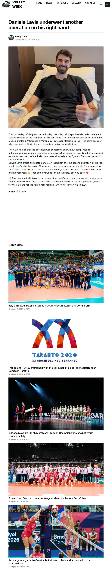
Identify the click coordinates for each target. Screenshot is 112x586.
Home (39, 3)
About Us (90, 3)
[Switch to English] (107, 4)
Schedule (62, 3)
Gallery (76, 3)
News (49, 3)
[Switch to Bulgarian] (101, 4)
